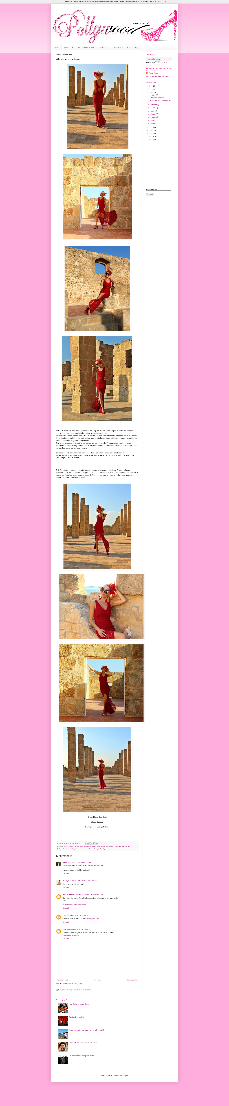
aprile (153, 120)
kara (64, 915)
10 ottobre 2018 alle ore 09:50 (92, 895)
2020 (151, 86)
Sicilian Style (102, 849)
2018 (151, 92)
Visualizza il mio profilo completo (158, 77)
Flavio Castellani (85, 846)
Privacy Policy (132, 47)
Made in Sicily (101, 846)
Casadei (76, 846)
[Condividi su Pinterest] (97, 843)
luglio (153, 111)
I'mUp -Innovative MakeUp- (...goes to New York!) (86, 1030)
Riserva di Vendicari (81, 849)
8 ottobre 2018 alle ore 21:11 (87, 881)
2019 (151, 89)
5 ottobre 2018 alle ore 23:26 (81, 862)
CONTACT (102, 47)
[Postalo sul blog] (89, 843)
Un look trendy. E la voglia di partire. (82, 1056)
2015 (151, 133)
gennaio (154, 123)
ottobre (153, 95)
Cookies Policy (117, 47)
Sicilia (95, 849)
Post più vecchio (132, 980)
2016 (151, 130)
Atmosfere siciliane (157, 98)
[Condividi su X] (92, 843)
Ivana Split (66, 862)
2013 (151, 140)
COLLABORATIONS (85, 47)
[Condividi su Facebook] (94, 843)
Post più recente (63, 980)
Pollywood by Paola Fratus (65, 849)
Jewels (93, 846)
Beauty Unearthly (69, 881)
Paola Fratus (123, 846)
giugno (153, 114)
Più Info (157, 1)
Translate (164, 62)
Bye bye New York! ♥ (76, 1017)
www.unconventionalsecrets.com (74, 905)
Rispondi (66, 873)
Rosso (91, 849)
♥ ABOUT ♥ (68, 47)
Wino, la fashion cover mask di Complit (83, 1043)
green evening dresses (71, 935)
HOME (57, 47)
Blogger (125, 1076)
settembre (154, 105)
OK (165, 1)
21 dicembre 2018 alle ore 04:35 (79, 929)
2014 (151, 137)
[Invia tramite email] (86, 843)
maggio (153, 117)
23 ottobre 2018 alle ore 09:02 (78, 915)
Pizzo (130, 846)
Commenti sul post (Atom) (72, 984)
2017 (151, 127)
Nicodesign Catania (112, 846)
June (64, 929)
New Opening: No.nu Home (79, 1004)
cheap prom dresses (94, 919)
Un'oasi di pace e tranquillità (160, 101)
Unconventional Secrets (72, 895)
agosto (153, 108)
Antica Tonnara (68, 846)
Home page (97, 980)
